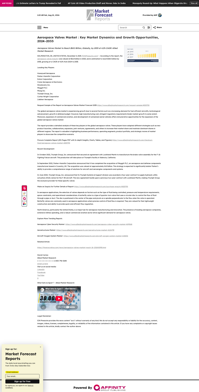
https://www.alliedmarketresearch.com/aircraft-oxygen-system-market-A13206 (96, 236)
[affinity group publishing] (24, 198)
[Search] (143, 27)
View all (194, 3)
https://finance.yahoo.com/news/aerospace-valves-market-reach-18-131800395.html (71, 248)
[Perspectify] (24, 193)
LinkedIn (40, 269)
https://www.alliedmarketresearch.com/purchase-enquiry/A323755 (101, 187)
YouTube (40, 275)
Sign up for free (22, 381)
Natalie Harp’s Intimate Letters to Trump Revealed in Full (33, 3)
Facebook (41, 272)
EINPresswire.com (90, 56)
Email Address (12, 372)
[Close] (40, 347)
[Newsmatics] (24, 203)
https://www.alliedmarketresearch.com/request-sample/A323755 (123, 105)
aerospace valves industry (47, 59)
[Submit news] (24, 188)
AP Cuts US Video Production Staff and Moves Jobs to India (97, 3)
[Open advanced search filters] (148, 27)
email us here (42, 264)
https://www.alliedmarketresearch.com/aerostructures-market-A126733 (85, 230)
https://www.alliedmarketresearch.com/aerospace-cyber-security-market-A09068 (99, 224)
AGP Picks (6, 3)
